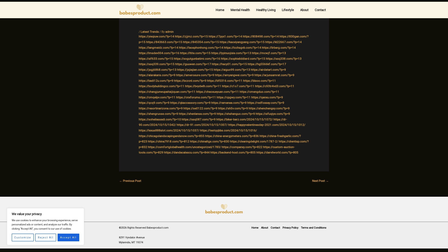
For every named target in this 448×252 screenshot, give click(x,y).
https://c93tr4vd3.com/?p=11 (274, 86)
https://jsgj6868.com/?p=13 (157, 69)
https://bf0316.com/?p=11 (224, 80)
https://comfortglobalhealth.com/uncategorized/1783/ (184, 147)
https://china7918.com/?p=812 (168, 141)
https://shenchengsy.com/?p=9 (269, 108)
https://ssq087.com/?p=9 (199, 119)
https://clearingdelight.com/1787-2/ (254, 141)
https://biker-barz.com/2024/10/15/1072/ (244, 119)
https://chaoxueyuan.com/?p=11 (217, 91)
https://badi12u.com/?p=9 (156, 80)
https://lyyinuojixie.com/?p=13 (231, 53)
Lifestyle (288, 10)
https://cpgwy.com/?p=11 (234, 97)
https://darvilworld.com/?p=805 (277, 152)
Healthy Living (266, 10)
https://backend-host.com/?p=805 (233, 152)
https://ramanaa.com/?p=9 (229, 102)
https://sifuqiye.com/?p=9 (273, 113)
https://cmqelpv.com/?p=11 (157, 97)
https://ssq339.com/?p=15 (156, 64)
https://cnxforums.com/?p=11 (196, 97)
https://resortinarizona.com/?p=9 (161, 108)
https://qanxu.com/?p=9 (267, 97)
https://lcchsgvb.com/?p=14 (242, 47)
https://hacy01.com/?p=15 (229, 64)
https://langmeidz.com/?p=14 (158, 47)
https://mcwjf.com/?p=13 (269, 53)
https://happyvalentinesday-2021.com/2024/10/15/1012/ (266, 125)
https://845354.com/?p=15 (201, 42)
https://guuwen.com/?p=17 (193, 64)
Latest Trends (150, 31)
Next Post (320, 181)
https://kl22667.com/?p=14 (283, 42)
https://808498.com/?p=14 (261, 36)
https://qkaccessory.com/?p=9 (190, 102)
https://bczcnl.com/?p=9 (190, 80)
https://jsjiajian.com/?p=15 (195, 69)
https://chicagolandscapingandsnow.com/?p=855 (171, 136)
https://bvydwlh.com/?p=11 (203, 86)
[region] (45, 226)
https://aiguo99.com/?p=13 (232, 69)
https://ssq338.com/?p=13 (284, 58)
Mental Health (240, 10)
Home (220, 10)
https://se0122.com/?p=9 (200, 108)
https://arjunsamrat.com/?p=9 (274, 75)
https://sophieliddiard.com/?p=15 (243, 58)
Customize (22, 237)
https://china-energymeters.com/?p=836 (232, 136)
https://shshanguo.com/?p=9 (236, 113)
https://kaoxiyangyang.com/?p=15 (242, 42)
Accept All (68, 237)
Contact (320, 10)
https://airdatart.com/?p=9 (268, 69)
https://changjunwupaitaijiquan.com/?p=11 (167, 91)
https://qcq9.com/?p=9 (154, 102)
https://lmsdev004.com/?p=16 (159, 53)
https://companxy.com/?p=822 (242, 147)
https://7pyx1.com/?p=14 (225, 36)
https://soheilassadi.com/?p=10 (160, 119)
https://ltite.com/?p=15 (195, 53)
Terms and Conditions (313, 227)
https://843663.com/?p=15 (164, 42)
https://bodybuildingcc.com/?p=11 (161, 86)
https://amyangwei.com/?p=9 (234, 75)
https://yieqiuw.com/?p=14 (156, 36)
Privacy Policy (290, 227)
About (304, 10)
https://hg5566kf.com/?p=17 (267, 64)
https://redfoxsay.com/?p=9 (265, 102)
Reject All (46, 237)
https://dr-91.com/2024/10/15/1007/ (202, 125)
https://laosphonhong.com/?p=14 (201, 47)
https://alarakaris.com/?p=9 (157, 75)
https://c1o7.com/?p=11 (238, 86)
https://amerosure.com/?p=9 (195, 75)
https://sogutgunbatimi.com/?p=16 (197, 58)
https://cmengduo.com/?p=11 (259, 91)
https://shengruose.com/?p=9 (158, 113)
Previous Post (130, 181)
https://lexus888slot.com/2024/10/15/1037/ (169, 130)
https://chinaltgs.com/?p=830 (209, 141)
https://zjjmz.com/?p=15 (191, 36)
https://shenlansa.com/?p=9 (197, 113)
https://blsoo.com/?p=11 (259, 80)
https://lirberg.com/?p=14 (279, 47)
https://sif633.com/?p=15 (156, 58)
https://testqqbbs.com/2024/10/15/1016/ (228, 130)
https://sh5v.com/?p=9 (233, 108)
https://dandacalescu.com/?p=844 (187, 152)
